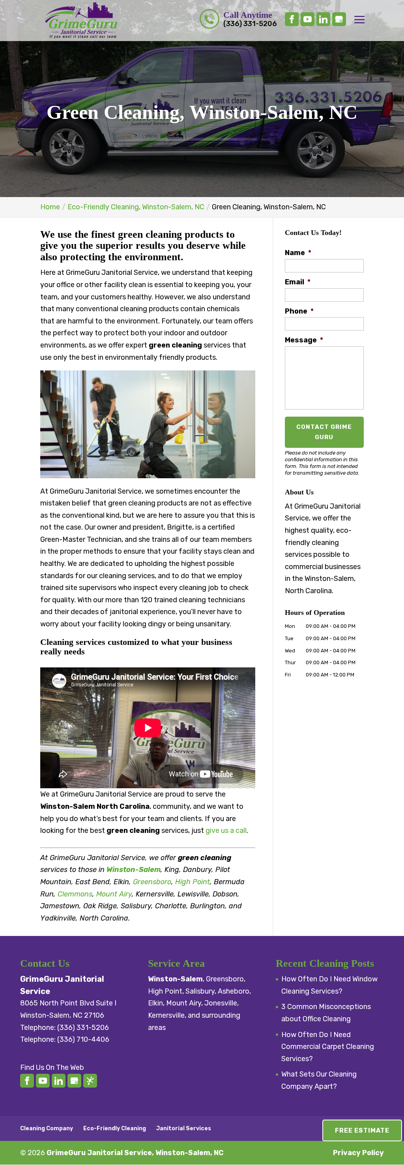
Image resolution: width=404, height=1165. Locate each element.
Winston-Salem (134, 869)
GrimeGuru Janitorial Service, (135, 1152)
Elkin (155, 1003)
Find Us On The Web (52, 1067)
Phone (299, 311)
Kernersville (166, 1015)
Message (304, 340)
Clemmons (75, 894)
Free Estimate (362, 1130)
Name (298, 252)
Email (297, 282)
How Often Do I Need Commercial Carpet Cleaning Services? (327, 1046)
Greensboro (152, 882)
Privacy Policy (358, 1152)
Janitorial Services (183, 1128)
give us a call (226, 830)
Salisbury (200, 991)
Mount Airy (114, 894)
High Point (192, 882)
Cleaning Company (46, 1128)
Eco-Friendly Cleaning (114, 1128)
